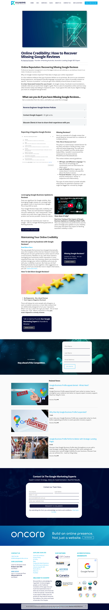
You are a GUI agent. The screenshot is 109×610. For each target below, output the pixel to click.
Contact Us (67, 2)
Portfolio (35, 573)
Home (32, 2)
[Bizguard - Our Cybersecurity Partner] (62, 565)
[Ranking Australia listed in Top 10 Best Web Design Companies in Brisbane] (90, 590)
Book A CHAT (27, 327)
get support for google (29, 229)
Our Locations (77, 2)
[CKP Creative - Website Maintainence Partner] (62, 558)
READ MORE (29, 394)
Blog (51, 2)
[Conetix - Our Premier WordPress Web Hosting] (62, 577)
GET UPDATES (69, 366)
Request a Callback (54, 506)
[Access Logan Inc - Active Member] (62, 571)
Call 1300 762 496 (90, 2)
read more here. (32, 268)
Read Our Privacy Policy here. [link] (76, 606)
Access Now (53, 400)
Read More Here (26, 247)
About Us (58, 2)
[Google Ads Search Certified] (94, 595)
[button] (86, 606)
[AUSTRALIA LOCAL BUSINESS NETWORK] (84, 590)
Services (44, 2)
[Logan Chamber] (79, 589)
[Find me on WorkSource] (95, 583)
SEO (37, 2)
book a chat (68, 261)
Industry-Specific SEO (39, 567)
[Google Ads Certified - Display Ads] (87, 595)
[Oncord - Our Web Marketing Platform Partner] (65, 586)
